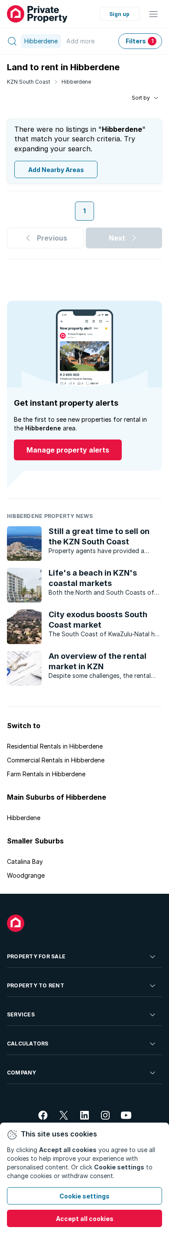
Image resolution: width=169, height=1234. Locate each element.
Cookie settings (84, 1196)
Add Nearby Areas (56, 169)
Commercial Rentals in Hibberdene (55, 760)
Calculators (28, 1043)
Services (21, 1014)
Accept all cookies (85, 1218)
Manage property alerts (67, 450)
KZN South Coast (28, 81)
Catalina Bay (25, 861)
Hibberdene (76, 81)
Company (21, 1072)
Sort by (141, 97)
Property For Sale (36, 956)
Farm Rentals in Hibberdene (46, 774)
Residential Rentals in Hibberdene (55, 746)
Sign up (119, 14)
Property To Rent (35, 985)
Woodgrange (26, 875)
